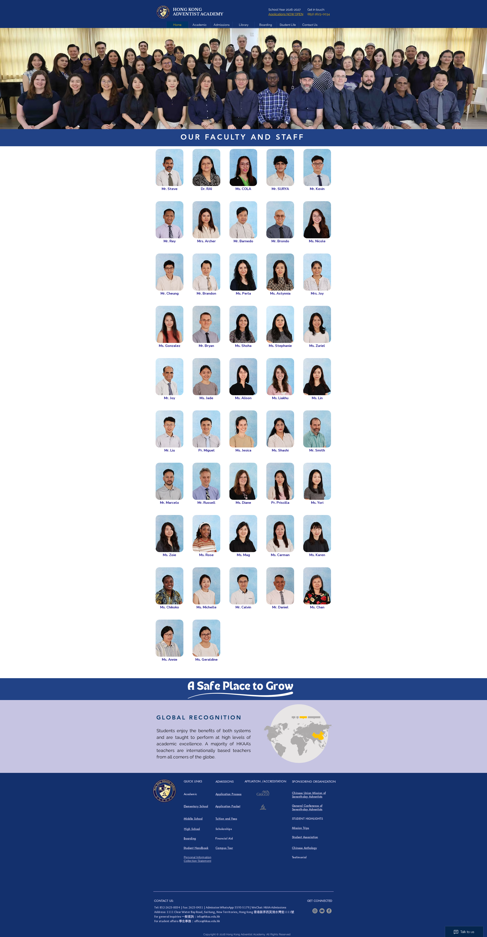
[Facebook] (329, 910)
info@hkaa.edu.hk (208, 916)
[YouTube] (322, 910)
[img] (169, 175)
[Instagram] (315, 910)
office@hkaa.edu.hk (207, 921)
